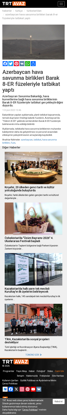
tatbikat (37, 139)
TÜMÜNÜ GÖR (32, 355)
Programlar (8, 371)
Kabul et (59, 401)
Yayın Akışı (21, 371)
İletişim (20, 376)
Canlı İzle (59, 371)
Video (50, 371)
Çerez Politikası (9, 383)
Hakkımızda (32, 376)
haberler (7, 10)
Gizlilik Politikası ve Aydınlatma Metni (38, 380)
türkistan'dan (33, 10)
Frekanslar (45, 376)
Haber (32, 371)
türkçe (19, 10)
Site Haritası (58, 376)
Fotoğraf (41, 371)
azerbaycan (27, 139)
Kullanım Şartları (10, 380)
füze (13, 143)
